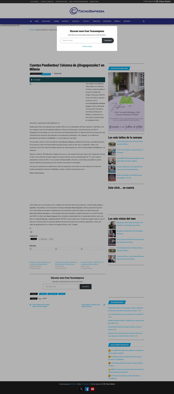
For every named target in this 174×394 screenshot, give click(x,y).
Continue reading (87, 46)
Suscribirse (107, 40)
